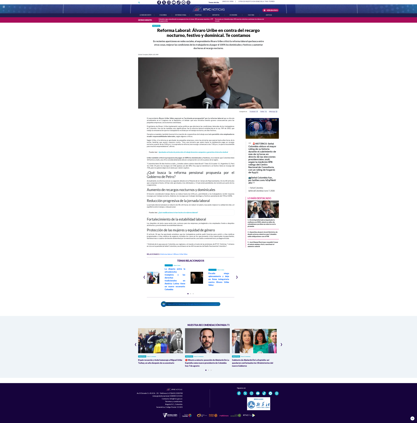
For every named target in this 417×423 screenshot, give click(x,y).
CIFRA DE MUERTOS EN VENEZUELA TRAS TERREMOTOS (258, 1)
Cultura (251, 15)
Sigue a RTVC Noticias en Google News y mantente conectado (192, 304)
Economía (233, 15)
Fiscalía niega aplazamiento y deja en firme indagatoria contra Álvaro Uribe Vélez (218, 279)
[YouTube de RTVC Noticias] (258, 393)
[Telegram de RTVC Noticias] (270, 393)
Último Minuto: (145, 20)
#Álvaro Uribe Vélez (180, 254)
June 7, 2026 (269, 190)
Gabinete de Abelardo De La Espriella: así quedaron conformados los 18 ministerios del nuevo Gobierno (252, 363)
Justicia (269, 15)
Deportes (215, 15)
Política (198, 15)
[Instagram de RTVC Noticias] (251, 393)
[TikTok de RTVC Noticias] (264, 393)
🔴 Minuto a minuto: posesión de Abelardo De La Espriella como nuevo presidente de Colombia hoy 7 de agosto (207, 363)
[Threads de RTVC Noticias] (277, 393)
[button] (188, 294)
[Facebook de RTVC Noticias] (239, 393)
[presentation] (144, 276)
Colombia (163, 15)
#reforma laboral (166, 254)
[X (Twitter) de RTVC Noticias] (245, 393)
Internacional (180, 15)
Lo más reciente (145, 15)
